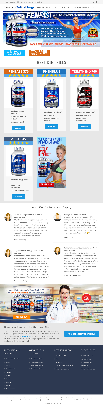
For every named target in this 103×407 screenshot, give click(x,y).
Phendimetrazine (11, 369)
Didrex (8, 375)
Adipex (8, 365)
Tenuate (8, 372)
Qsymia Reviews (86, 359)
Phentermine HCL (61, 356)
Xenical (8, 379)
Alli (57, 359)
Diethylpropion (10, 389)
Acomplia (59, 362)
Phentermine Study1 (37, 359)
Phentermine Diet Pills (12, 359)
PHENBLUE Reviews (87, 356)
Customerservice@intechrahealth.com (31, 2)
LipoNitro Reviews (86, 362)
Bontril (8, 362)
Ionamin (8, 382)
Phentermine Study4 (37, 369)
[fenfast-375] (51, 323)
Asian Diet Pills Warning (63, 369)
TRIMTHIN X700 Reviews (88, 369)
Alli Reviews (84, 366)
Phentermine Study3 (37, 365)
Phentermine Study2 (37, 362)
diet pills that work (26, 336)
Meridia (8, 385)
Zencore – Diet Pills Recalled (64, 366)
